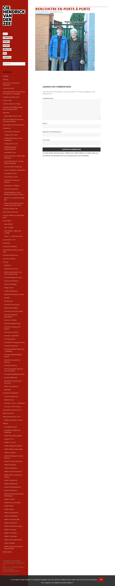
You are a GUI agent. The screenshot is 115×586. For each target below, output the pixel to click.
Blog (5, 34)
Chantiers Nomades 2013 (11, 97)
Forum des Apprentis (11, 396)
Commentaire (48, 98)
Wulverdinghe (7, 552)
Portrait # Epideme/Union (12, 323)
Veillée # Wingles (9, 543)
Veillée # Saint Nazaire (11, 513)
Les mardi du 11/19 (9, 240)
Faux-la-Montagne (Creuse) (12, 277)
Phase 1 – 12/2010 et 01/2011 (13, 236)
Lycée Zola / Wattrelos (11, 189)
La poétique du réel (10, 427)
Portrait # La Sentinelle (11, 336)
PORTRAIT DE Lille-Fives (10, 255)
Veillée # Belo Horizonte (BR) (13, 449)
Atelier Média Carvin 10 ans (13, 116)
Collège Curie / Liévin (11, 135)
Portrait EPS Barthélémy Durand (14, 374)
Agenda (6, 45)
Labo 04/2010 (8, 224)
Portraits (5, 262)
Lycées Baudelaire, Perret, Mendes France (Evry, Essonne (14, 193)
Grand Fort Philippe (10, 284)
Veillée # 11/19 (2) (9, 442)
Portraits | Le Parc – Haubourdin (14, 403)
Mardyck (7, 298)
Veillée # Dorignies (10, 465)
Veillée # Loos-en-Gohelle (12, 503)
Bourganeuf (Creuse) (11, 269)
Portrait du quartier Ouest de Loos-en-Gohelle (13, 370)
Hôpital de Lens (9, 400)
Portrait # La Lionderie (11, 332)
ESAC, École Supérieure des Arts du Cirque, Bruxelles (13, 120)
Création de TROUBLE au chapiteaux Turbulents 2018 (13, 108)
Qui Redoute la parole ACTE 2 (12, 410)
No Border (6, 243)
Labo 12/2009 (8, 228)
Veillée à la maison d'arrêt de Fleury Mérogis (13, 547)
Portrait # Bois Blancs (11, 308)
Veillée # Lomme (9, 499)
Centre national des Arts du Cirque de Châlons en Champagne (14, 93)
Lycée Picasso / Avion (11, 177)
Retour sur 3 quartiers (11, 386)
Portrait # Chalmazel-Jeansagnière (11, 316)
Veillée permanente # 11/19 (11, 417)
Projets (6, 42)
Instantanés (6, 128)
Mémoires (7, 49)
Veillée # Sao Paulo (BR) (11, 519)
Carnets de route (8, 88)
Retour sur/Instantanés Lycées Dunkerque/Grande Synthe (14, 204)
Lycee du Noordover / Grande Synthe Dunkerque (13, 162)
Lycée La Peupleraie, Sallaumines (14, 170)
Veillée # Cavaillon (10, 453)
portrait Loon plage (9, 259)
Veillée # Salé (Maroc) (11, 516)
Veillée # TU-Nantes (10, 533)
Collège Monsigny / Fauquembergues (10, 148)
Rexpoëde (7, 390)
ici (72, 583)
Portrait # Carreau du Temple (13, 311)
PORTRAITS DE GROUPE (10, 393)
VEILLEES (5, 423)
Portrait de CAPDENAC (10, 246)
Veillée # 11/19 (8, 439)
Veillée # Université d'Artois (13, 540)
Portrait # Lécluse (9, 339)
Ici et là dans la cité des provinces (13, 125)
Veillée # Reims (9, 506)
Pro (4, 53)
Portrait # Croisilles (10, 320)
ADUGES (5, 79)
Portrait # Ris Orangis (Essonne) (14, 342)
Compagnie (7, 38)
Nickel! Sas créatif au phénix (13, 436)
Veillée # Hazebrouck (11, 484)
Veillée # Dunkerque (10, 468)
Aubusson (7, 265)
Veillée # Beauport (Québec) (13, 446)
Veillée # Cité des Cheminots (13, 461)
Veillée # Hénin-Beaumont (12, 487)
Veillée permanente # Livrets (13, 420)
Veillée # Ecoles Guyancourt (13, 471)
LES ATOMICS (7, 221)
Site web (46, 140)
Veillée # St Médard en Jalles (13, 526)
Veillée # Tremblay (10, 530)
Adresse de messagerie (52, 132)
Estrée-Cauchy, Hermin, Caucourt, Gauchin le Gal (13, 273)
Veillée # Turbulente (10, 536)
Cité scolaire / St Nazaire (12, 132)
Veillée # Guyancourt (10, 480)
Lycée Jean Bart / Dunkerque (13, 167)
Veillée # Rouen (9, 509)
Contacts (7, 57)
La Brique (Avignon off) (10, 209)
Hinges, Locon (8, 288)
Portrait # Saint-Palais (11, 346)
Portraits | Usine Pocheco (12, 407)
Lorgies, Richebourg (10, 291)
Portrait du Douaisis (10, 365)
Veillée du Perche (8, 413)
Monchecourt (8, 301)
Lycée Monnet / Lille (10, 173)
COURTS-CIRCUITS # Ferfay (11, 104)
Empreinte (6, 113)
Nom (45, 123)
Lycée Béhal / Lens (10, 152)
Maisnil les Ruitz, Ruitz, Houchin (14, 294)
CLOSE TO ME (7, 100)
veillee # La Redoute (10, 490)
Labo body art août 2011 (11, 212)
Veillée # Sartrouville (10, 523)
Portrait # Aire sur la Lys (12, 305)
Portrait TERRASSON (10, 378)
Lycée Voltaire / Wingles (11, 186)
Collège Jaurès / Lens (11, 144)
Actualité (5, 76)
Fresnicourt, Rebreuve (11, 281)
